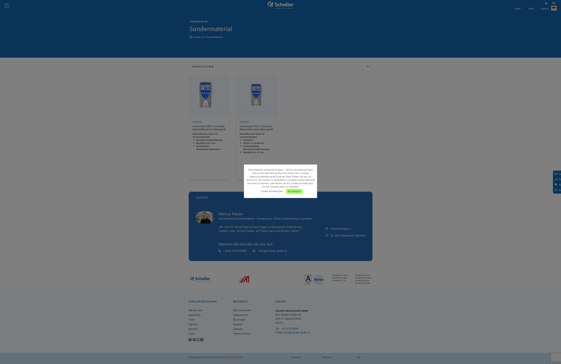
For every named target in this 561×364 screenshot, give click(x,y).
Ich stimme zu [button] (294, 191)
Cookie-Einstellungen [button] (272, 191)
